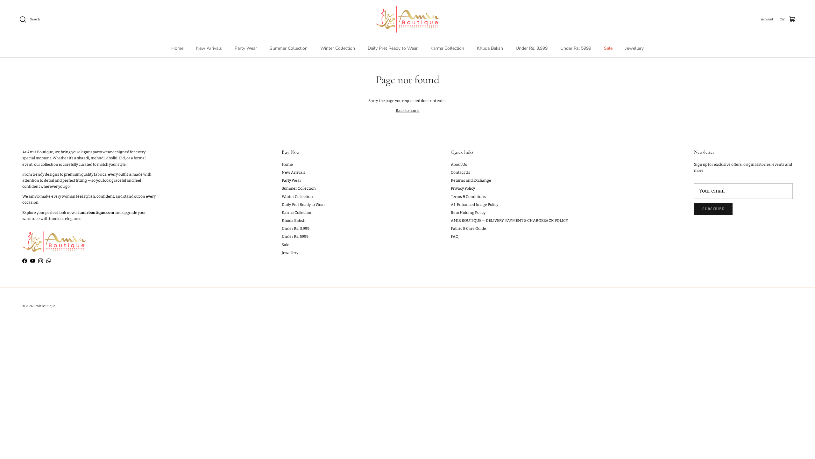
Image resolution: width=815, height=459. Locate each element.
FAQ (454, 236)
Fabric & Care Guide (468, 228)
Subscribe (713, 209)
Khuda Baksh (490, 48)
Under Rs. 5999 (575, 48)
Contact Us (460, 172)
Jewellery (634, 48)
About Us (459, 164)
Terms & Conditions (468, 196)
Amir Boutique (44, 306)
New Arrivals (209, 48)
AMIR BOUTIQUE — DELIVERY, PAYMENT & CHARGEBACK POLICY (509, 220)
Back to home (408, 110)
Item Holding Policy (468, 212)
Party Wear (246, 48)
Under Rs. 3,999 (532, 48)
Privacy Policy (463, 188)
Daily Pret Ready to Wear (393, 48)
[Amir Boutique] (407, 19)
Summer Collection (289, 48)
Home (177, 48)
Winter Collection (337, 48)
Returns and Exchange (471, 180)
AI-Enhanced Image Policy (474, 204)
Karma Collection (447, 48)
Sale (608, 48)
